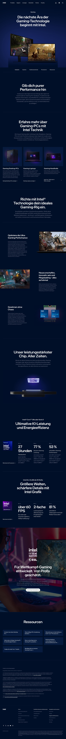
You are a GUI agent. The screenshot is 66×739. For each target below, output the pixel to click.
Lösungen (24, 2)
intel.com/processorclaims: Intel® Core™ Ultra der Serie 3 (15, 693)
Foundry (43, 2)
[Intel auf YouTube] (10, 725)
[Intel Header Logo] (4, 2)
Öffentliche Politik (21, 719)
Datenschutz (36, 715)
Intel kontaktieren (52, 717)
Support (18, 2)
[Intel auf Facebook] (3, 725)
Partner (37, 2)
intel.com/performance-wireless (9, 686)
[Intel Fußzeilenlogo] (4, 709)
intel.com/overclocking (21, 691)
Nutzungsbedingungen (38, 711)
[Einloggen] (55, 2)
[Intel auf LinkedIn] (8, 725)
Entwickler (31, 2)
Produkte (12, 2)
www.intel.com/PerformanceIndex (11, 697)
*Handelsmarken (37, 713)
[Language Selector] (59, 2)
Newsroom (51, 711)
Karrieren (20, 713)
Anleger (50, 713)
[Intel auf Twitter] (6, 725)
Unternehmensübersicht (22, 711)
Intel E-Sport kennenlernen (33, 589)
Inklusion (19, 717)
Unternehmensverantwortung (23, 715)
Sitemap (50, 722)
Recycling (51, 719)
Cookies (35, 717)
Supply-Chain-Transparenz (23, 722)
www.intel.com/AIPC (37, 675)
